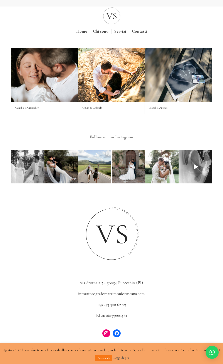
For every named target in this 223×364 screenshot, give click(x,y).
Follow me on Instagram (111, 137)
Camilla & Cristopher (27, 107)
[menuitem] (81, 31)
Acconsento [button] (104, 358)
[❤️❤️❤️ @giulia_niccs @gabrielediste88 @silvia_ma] (128, 166)
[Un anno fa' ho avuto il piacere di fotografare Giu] (94, 166)
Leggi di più (121, 358)
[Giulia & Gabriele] (111, 75)
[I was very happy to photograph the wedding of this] (161, 166)
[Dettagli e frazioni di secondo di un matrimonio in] (27, 166)
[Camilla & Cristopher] (44, 75)
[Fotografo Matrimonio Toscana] (111, 16)
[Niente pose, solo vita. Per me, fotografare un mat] (61, 166)
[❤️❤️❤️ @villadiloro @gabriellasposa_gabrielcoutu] (195, 166)
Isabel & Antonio (158, 107)
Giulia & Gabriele (92, 107)
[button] (212, 352)
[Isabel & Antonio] (178, 75)
